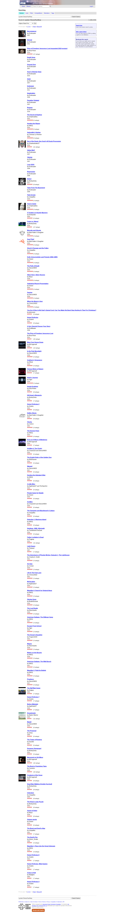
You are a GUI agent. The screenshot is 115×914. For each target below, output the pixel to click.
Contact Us (26, 901)
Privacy (48, 901)
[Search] (50, 6)
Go (35, 23)
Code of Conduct (34, 901)
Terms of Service (42, 901)
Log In (91, 6)
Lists (27, 13)
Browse (29, 6)
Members (47, 13)
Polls (31, 13)
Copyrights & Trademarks (56, 901)
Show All (39, 26)
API (63, 901)
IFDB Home (21, 901)
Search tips (79, 25)
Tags (52, 13)
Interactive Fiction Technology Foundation (52, 904)
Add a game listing (81, 31)
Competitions (38, 13)
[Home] (57, 2)
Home (23, 6)
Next (34, 26)
